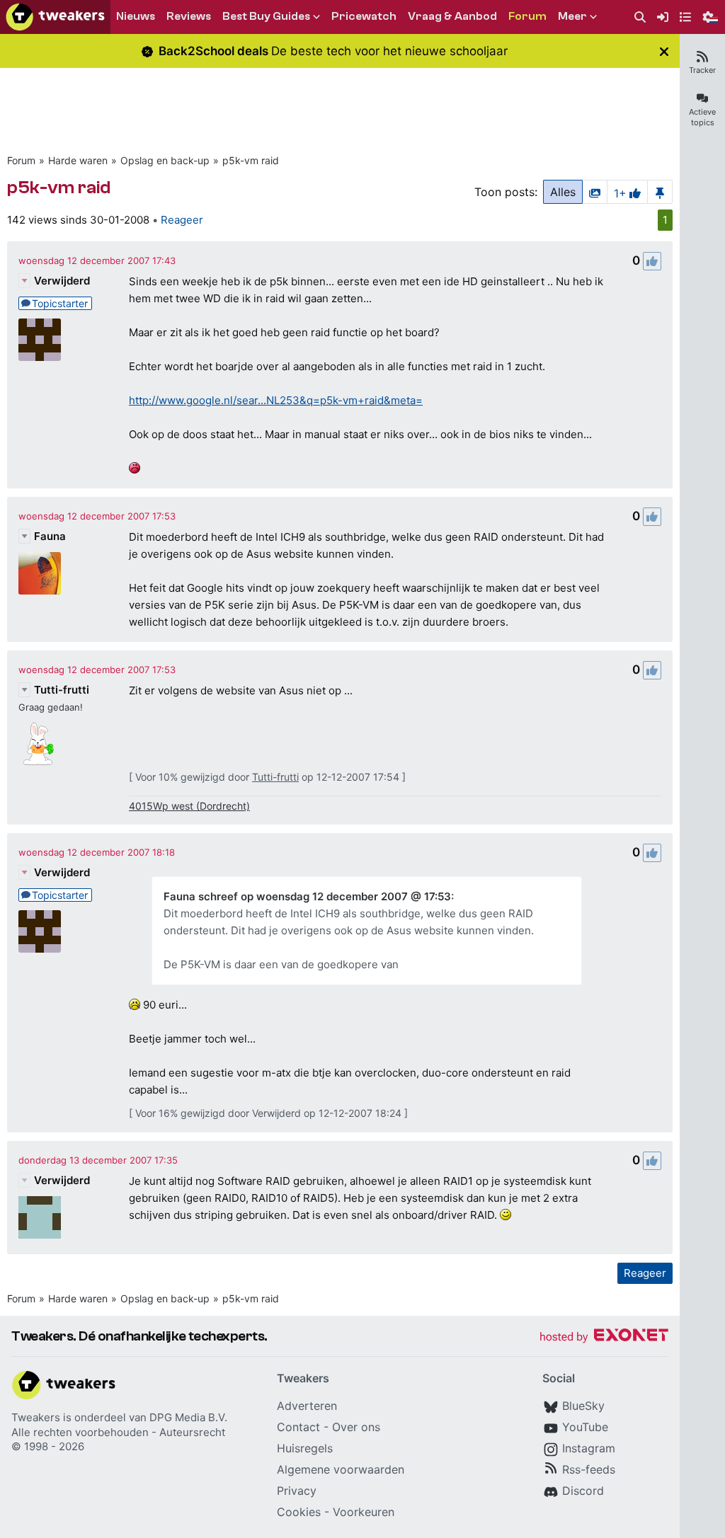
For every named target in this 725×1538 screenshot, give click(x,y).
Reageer (182, 219)
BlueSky (583, 1406)
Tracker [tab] (702, 70)
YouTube (585, 1427)
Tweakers (35, 1417)
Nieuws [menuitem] (135, 16)
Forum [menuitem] (527, 16)
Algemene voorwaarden (340, 1469)
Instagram (588, 1448)
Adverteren (307, 1406)
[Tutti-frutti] (39, 744)
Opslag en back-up (165, 160)
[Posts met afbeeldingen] (595, 191)
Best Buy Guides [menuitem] (266, 16)
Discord (583, 1491)
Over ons (356, 1427)
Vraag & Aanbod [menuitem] (452, 16)
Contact (298, 1427)
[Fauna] (39, 573)
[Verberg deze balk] (664, 51)
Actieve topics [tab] (702, 117)
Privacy (296, 1491)
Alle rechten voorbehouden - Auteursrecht (118, 1432)
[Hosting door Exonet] (604, 1337)
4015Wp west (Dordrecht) (189, 806)
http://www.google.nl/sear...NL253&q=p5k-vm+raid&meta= (276, 400)
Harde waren (78, 160)
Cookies (299, 1512)
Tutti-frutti (61, 689)
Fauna (50, 536)
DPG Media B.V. (188, 1417)
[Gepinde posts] (660, 191)
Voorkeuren (363, 1512)
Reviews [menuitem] (188, 16)
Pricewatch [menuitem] (363, 16)
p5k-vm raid (250, 160)
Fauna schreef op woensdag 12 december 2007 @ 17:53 (307, 896)
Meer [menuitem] (572, 16)
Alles (563, 192)
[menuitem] (640, 17)
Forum (21, 160)
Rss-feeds (588, 1469)
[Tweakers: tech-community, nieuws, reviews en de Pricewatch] (55, 17)
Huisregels (305, 1448)
